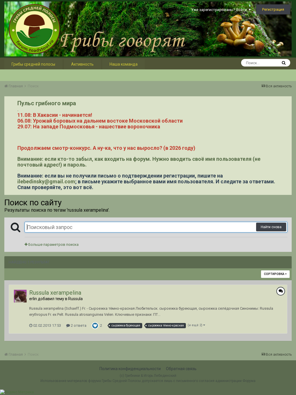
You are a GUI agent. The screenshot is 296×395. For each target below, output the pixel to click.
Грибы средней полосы (33, 64)
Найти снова (271, 227)
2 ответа (78, 325)
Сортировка (274, 274)
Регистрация (273, 9)
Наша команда (124, 64)
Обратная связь (181, 368)
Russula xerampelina (55, 292)
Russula (75, 298)
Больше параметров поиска (53, 244)
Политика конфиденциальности (130, 368)
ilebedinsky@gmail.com (46, 181)
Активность (82, 64)
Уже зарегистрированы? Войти (220, 10)
